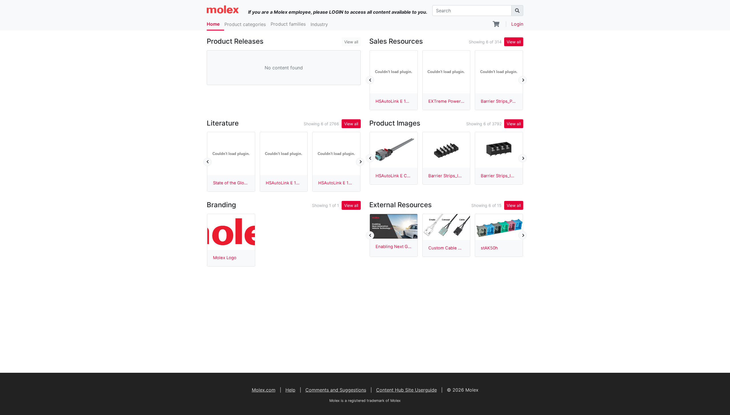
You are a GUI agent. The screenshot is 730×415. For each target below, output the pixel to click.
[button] (247, 24)
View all (351, 41)
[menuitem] (215, 24)
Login (517, 24)
